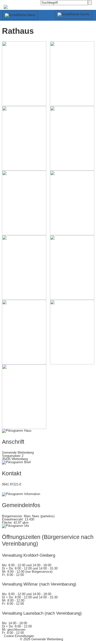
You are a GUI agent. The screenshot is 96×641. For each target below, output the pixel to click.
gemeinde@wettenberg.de (20, 491)
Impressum (10, 639)
